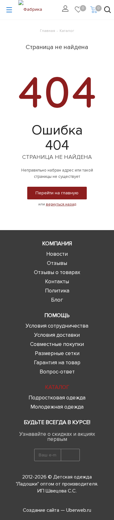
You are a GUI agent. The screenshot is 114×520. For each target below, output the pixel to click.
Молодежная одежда (57, 407)
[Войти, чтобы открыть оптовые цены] (67, 10)
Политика (57, 290)
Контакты (57, 281)
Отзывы (57, 263)
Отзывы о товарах (57, 272)
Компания (57, 243)
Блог (57, 300)
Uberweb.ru (78, 510)
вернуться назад (61, 204)
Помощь (57, 315)
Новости (57, 254)
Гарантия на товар (57, 362)
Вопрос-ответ (57, 371)
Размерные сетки (57, 353)
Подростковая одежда (57, 397)
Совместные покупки (57, 344)
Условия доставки (57, 335)
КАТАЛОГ (57, 387)
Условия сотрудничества (57, 326)
